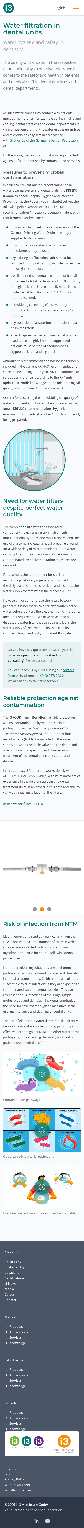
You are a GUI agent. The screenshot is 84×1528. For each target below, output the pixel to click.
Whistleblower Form (19, 1490)
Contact (10, 1300)
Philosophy (13, 1262)
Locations (12, 1272)
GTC (8, 1474)
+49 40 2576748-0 (51, 675)
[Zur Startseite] (8, 8)
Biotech (10, 1403)
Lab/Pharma (14, 1360)
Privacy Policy (15, 1479)
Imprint (10, 1468)
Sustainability (15, 1267)
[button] (35, 909)
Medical (10, 1317)
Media (9, 1289)
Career (10, 1294)
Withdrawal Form (17, 1485)
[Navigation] (76, 8)
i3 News (10, 1283)
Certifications (14, 1278)
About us (11, 1252)
